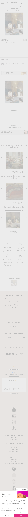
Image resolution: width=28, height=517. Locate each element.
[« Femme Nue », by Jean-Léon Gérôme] (14, 283)
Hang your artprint (14, 453)
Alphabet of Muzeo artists (14, 295)
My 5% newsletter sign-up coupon (14, 463)
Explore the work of (8, 132)
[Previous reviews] (1, 385)
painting (11, 113)
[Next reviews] (27, 385)
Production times (14, 449)
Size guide (14, 448)
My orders (14, 460)
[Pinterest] (15, 330)
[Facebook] (11, 330)
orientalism (10, 114)
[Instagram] (13, 330)
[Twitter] (17, 330)
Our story (14, 437)
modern (18, 113)
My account (14, 461)
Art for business (14, 439)
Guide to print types (14, 446)
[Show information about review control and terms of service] (22, 374)
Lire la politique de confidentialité (8, 510)
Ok (24, 337)
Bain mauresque (13, 232)
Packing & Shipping (14, 451)
